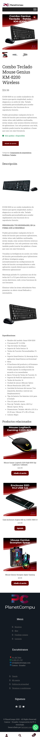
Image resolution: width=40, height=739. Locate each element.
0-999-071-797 (17, 660)
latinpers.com (26, 727)
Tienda (14, 676)
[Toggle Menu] (35, 9)
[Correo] (23, 707)
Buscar (20, 735)
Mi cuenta (16, 680)
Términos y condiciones (21, 688)
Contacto (18, 639)
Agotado (20, 528)
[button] (34, 17)
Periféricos (6, 155)
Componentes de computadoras (20, 153)
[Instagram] (20, 707)
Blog (16, 631)
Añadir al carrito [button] (20, 473)
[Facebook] (16, 707)
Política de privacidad (20, 684)
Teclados (13, 155)
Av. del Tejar (16, 657)
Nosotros (18, 627)
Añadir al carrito (10, 143)
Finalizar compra (21, 635)
